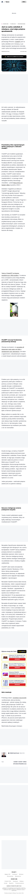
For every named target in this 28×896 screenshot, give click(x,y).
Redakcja (21, 881)
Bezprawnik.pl (18, 876)
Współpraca (15, 881)
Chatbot (16, 761)
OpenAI (24, 761)
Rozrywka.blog (10, 876)
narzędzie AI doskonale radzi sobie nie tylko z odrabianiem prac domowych (13, 349)
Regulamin (11, 883)
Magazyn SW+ (7, 874)
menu (24, 1)
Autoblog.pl (14, 874)
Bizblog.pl (21, 874)
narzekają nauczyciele (19, 698)
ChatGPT (17, 41)
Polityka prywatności (19, 883)
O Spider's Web (8, 881)
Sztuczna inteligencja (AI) (19, 763)
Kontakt (5, 883)
